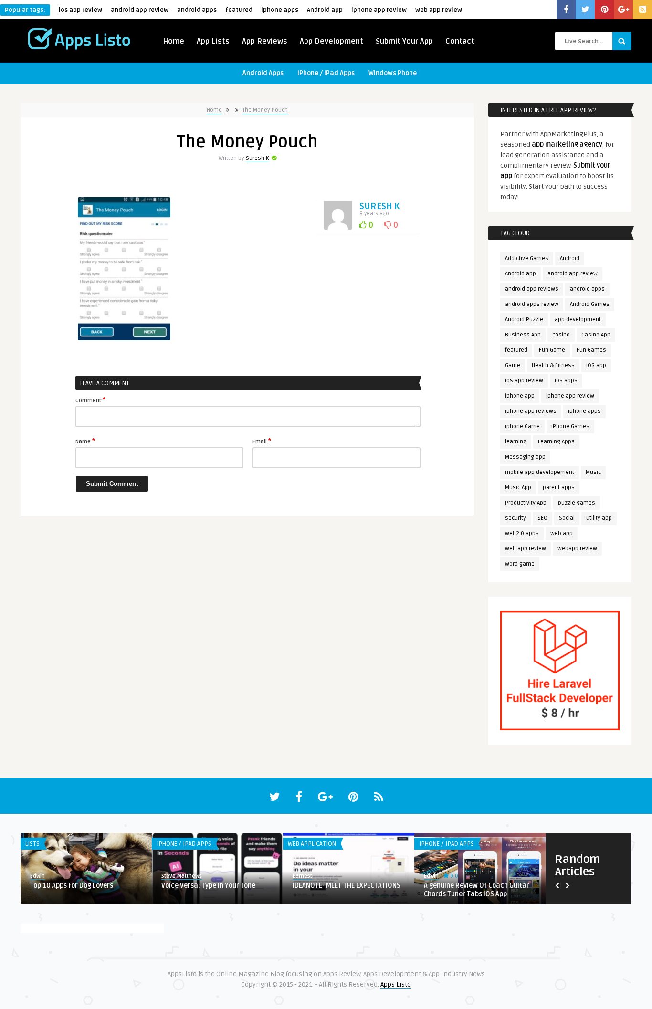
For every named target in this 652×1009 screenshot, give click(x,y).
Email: (261, 441)
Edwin (37, 876)
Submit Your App (404, 41)
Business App (523, 334)
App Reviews (264, 41)
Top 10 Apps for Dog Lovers (71, 886)
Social (567, 518)
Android (569, 258)
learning (515, 441)
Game (512, 365)
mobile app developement (539, 472)
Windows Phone (392, 73)
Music (593, 472)
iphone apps (279, 10)
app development (578, 319)
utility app (599, 518)
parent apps (559, 487)
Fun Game (552, 350)
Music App (518, 487)
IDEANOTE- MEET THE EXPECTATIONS (346, 886)
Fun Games (591, 350)
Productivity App (526, 502)
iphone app (520, 395)
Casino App (595, 334)
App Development (331, 41)
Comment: (90, 400)
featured (238, 10)
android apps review (531, 304)
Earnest (302, 876)
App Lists (213, 41)
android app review (139, 10)
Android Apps (263, 73)
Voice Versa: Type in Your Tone (208, 886)
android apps (197, 10)
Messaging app (525, 457)
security (515, 518)
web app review (438, 10)
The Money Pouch (265, 110)
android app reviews (531, 289)
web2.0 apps (522, 533)
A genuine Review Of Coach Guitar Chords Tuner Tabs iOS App (476, 890)
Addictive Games (526, 258)
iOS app (596, 365)
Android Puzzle (524, 319)
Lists (32, 844)
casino (561, 334)
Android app (325, 10)
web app (561, 533)
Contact (459, 41)
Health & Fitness (553, 365)
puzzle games (576, 502)
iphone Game (522, 426)
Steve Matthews (181, 876)
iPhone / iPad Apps (326, 73)
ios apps (566, 380)
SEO (542, 518)
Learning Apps (556, 441)
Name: (85, 441)
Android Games (590, 304)
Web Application (312, 844)
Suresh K (257, 158)
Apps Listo (395, 984)
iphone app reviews (531, 411)
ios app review (80, 10)
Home (173, 41)
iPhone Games (570, 426)
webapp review (577, 548)
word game (520, 564)
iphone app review (379, 10)
